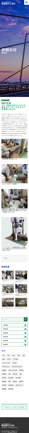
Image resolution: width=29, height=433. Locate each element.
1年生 (3, 355)
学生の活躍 (18, 377)
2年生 (8, 355)
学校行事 (4, 377)
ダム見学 (14, 363)
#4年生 (5, 258)
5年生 (23, 355)
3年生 (13, 355)
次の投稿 (6, 407)
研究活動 (4, 385)
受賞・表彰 (15, 374)
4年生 (18, 355)
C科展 (3, 359)
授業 (9, 381)
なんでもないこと (6, 366)
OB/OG (9, 359)
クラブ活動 (15, 359)
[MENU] (26, 2)
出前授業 (21, 370)
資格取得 (4, 389)
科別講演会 (11, 385)
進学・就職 (11, 389)
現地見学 (15, 381)
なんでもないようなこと (17, 366)
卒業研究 (4, 374)
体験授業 (4, 370)
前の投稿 (23, 407)
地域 (21, 374)
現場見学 (21, 381)
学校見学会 (11, 377)
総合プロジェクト (19, 385)
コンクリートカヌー (6, 363)
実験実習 (4, 381)
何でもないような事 (13, 370)
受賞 (9, 374)
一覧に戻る (14, 407)
